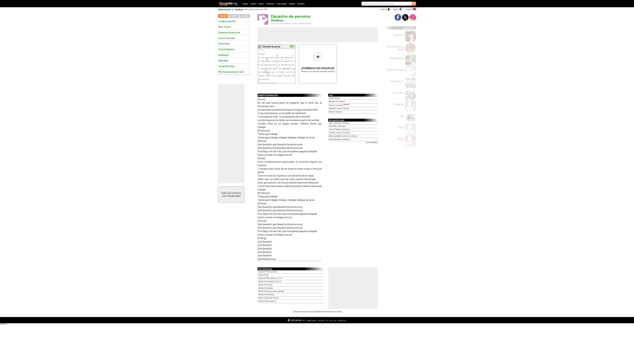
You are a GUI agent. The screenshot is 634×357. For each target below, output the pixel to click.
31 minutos (398, 93)
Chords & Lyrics (271, 46)
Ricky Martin (397, 81)
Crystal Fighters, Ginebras (339, 129)
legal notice (312, 320)
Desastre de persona (229, 32)
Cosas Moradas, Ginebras (339, 139)
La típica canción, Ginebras (339, 133)
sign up (384, 9)
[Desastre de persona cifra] (330, 311)
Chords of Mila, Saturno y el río (270, 278)
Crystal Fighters (226, 49)
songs (245, 4)
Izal (402, 116)
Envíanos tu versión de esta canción (318, 62)
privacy (321, 320)
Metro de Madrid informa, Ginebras (343, 136)
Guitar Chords (224, 9)
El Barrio (399, 104)
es (327, 320)
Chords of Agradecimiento (268, 298)
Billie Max (223, 60)
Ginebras (239, 9)
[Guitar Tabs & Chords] (228, 5)
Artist (234, 16)
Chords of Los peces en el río (269, 281)
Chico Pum (224, 43)
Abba (401, 127)
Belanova (399, 35)
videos (292, 4)
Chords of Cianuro (265, 285)
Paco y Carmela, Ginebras (339, 123)
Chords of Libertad (265, 288)
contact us (341, 320)
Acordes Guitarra (335, 112)
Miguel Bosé (397, 58)
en (331, 320)
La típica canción (227, 21)
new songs (282, 4)
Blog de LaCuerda (339, 105)
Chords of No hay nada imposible (271, 291)
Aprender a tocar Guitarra (339, 108)
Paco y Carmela (226, 38)
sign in (396, 9)
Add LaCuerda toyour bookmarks (231, 194)
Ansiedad (223, 55)
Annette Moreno (395, 69)
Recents (245, 16)
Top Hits (223, 16)
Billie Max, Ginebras (337, 126)
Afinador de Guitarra (337, 101)
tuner (261, 4)
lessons (301, 4)
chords (253, 4)
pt (335, 320)
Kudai (401, 139)
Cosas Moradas (226, 66)
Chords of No (263, 275)
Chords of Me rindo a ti (267, 301)
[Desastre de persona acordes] (306, 311)
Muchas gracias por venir (231, 72)
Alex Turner (224, 27)
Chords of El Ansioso (266, 295)
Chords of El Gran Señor (267, 272)
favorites (270, 4)
